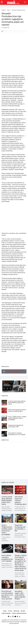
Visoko (5, 611)
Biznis (8, 10)
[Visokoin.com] (13, 2)
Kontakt (23, 611)
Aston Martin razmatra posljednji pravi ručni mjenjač (16, 433)
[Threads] (19, 616)
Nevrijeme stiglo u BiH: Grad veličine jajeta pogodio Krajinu (20, 595)
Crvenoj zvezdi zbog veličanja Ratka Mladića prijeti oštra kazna (16, 402)
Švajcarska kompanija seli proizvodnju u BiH (15, 426)
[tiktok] (17, 616)
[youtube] (15, 616)
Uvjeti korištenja (6, 613)
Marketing (16, 611)
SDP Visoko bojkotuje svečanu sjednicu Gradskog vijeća (17, 410)
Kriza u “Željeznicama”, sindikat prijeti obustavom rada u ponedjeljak (17, 418)
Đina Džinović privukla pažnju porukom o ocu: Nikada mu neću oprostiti (7, 595)
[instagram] (13, 616)
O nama (10, 611)
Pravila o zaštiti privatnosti (19, 613)
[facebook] (8, 616)
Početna (3, 10)
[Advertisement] (14, 61)
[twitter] (10, 616)
